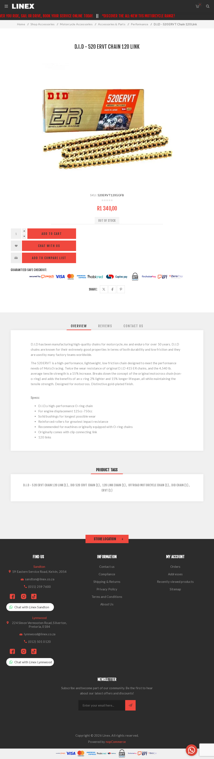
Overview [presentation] (79, 326)
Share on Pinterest (121, 289)
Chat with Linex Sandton (31, 607)
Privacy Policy (107, 589)
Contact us (107, 566)
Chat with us (49, 246)
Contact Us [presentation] (133, 326)
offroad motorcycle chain (146, 485)
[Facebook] (12, 596)
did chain (177, 485)
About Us (106, 604)
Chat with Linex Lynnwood (33, 662)
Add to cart (52, 234)
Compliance (107, 574)
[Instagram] (23, 596)
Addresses (175, 574)
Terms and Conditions (107, 597)
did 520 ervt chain (82, 485)
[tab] (79, 326)
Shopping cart (199, 4)
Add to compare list (49, 258)
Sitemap (175, 589)
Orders (175, 566)
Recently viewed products (175, 581)
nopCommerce (116, 742)
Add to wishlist (16, 246)
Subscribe (130, 705)
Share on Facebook (112, 289)
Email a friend (16, 258)
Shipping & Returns (107, 581)
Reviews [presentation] (105, 326)
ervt (105, 490)
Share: (93, 289)
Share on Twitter (104, 289)
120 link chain (111, 485)
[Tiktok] (34, 596)
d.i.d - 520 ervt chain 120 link (43, 485)
